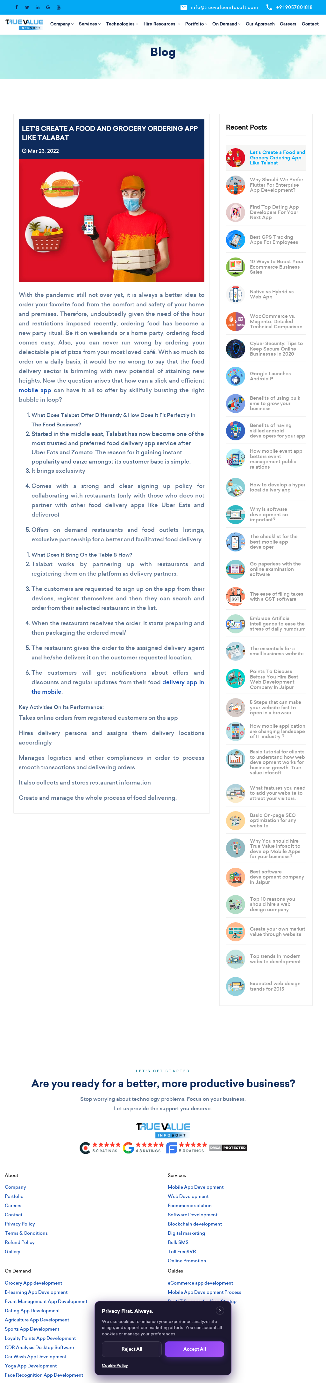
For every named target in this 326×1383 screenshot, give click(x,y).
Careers (288, 24)
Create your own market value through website (277, 931)
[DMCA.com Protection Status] (228, 1147)
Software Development (192, 1215)
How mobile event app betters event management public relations (276, 459)
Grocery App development (33, 1283)
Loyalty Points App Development (40, 1338)
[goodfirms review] (187, 1147)
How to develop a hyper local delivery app (277, 487)
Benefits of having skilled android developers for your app (277, 430)
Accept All (194, 1349)
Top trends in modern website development (275, 959)
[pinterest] (184, 1165)
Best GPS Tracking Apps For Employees (274, 240)
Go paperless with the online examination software (275, 569)
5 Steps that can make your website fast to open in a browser (275, 707)
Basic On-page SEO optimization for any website (273, 820)
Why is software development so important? (269, 514)
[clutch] (100, 1147)
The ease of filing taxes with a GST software (276, 597)
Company (60, 24)
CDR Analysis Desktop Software (39, 1347)
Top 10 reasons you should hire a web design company (272, 904)
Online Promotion (187, 1261)
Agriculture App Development (37, 1320)
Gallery (12, 1251)
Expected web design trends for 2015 (275, 986)
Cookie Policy (115, 1365)
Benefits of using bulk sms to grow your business (275, 403)
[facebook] (131, 1165)
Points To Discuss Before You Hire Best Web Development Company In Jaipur (274, 679)
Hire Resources (160, 24)
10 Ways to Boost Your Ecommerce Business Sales (276, 266)
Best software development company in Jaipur (277, 876)
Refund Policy (20, 1242)
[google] (173, 1165)
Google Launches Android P (270, 376)
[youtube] (194, 1165)
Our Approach (260, 24)
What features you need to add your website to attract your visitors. (278, 793)
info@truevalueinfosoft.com (219, 7)
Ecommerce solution (190, 1205)
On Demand (224, 24)
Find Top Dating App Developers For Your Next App (274, 212)
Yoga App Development (31, 1366)
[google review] (143, 1147)
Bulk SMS (178, 1242)
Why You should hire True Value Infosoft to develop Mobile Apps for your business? (275, 849)
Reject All (132, 1349)
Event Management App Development (46, 1301)
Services (88, 24)
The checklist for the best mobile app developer (274, 541)
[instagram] (142, 1165)
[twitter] (152, 1165)
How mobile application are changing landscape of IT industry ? (277, 731)
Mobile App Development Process (204, 1292)
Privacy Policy (20, 1224)
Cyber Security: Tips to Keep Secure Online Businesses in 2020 (276, 348)
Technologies (120, 24)
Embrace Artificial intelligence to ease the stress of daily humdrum (278, 623)
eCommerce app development (200, 1283)
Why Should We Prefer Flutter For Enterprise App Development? (276, 184)
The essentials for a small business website (277, 651)
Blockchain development (195, 1224)
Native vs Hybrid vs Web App (272, 294)
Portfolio (194, 24)
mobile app (35, 390)
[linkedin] (163, 1165)
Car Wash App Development (36, 1356)
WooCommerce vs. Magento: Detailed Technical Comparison (276, 321)
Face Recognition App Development (44, 1375)
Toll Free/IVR (182, 1251)
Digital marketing (186, 1233)
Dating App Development (32, 1310)
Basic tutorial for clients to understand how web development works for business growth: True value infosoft (277, 762)
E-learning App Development (36, 1292)
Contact (310, 24)
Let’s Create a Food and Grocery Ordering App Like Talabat (277, 157)
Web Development (188, 1196)
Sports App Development (32, 1329)
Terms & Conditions (26, 1233)
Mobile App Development (195, 1187)
